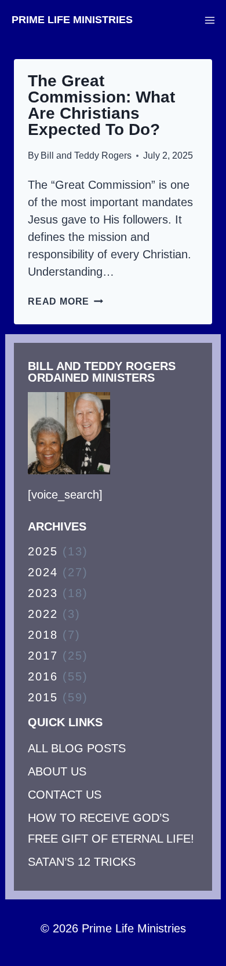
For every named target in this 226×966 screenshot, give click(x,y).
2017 (43, 655)
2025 (43, 551)
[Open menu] (209, 20)
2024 (43, 572)
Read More (65, 301)
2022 (43, 614)
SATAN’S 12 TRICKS (82, 861)
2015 (43, 697)
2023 (43, 593)
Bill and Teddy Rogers (86, 155)
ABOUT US (57, 771)
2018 (43, 634)
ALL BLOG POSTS (77, 748)
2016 (43, 676)
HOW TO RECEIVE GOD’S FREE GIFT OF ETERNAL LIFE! (111, 828)
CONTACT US (64, 794)
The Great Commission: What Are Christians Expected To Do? (101, 105)
